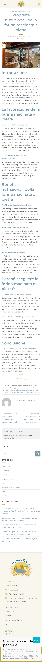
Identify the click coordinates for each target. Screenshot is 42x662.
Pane (4, 483)
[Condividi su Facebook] (20, 379)
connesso (19, 435)
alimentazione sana (26, 388)
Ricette (5, 492)
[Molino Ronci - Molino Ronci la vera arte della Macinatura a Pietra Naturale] (21, 4)
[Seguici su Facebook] (6, 634)
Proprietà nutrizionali (21, 11)
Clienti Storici (7, 467)
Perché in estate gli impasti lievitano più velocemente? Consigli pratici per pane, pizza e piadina (21, 511)
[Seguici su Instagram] (9, 634)
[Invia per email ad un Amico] (25, 379)
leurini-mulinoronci (25, 37)
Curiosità (5, 471)
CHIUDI (36, 640)
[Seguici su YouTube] (12, 634)
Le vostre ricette (9, 479)
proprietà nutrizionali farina (29, 392)
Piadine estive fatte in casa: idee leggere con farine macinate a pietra (21, 526)
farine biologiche (13, 392)
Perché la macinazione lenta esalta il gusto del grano (20, 540)
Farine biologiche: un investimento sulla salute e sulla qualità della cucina (19, 533)
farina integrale (21, 390)
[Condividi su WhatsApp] (16, 379)
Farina (4, 475)
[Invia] (37, 453)
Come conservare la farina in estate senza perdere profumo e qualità (19, 519)
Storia (4, 496)
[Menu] (5, 3)
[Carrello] (38, 4)
